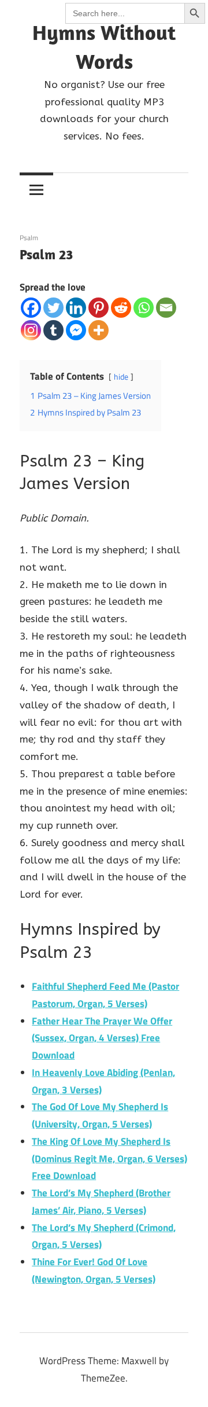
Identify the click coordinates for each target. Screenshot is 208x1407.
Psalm (29, 237)
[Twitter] (53, 307)
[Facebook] (31, 307)
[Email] (166, 307)
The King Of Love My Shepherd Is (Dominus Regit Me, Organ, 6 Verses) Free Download (109, 1159)
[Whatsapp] (143, 307)
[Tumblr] (53, 330)
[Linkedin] (76, 307)
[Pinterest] (98, 307)
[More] (98, 330)
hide (121, 377)
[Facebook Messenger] (76, 330)
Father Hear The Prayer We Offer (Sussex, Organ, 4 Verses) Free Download (102, 1038)
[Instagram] (31, 330)
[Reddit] (121, 307)
